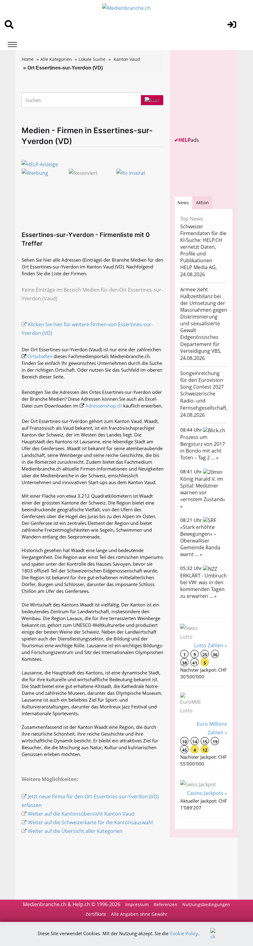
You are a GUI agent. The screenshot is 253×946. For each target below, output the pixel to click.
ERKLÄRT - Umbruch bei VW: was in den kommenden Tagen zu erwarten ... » (203, 585)
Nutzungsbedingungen (206, 904)
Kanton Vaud (127, 59)
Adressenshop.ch (103, 406)
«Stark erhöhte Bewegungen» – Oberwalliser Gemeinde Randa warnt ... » (200, 541)
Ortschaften (39, 356)
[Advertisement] (213, 93)
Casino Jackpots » (207, 793)
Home (28, 59)
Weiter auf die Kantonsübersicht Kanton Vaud (81, 813)
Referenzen (165, 904)
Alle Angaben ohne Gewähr (139, 914)
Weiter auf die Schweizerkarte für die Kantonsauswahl (90, 822)
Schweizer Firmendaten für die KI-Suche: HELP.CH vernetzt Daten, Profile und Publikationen (203, 243)
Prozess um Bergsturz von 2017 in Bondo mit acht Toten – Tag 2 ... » (202, 447)
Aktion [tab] (202, 202)
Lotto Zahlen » (210, 645)
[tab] (183, 202)
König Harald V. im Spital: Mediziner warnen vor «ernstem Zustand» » (202, 492)
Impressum (137, 904)
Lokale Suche (92, 59)
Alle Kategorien (56, 59)
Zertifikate (95, 914)
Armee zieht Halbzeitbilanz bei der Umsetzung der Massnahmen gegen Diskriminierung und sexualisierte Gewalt (203, 310)
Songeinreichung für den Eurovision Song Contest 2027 (202, 380)
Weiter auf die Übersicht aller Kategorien (75, 831)
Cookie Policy (184, 933)
